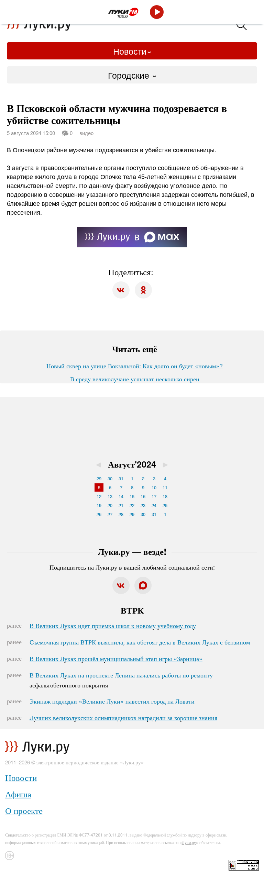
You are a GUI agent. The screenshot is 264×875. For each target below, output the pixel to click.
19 (99, 505)
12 (99, 496)
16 (143, 496)
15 (132, 496)
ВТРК (132, 610)
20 (110, 505)
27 (110, 514)
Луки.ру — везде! (132, 551)
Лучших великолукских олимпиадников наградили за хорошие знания (123, 717)
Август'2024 (132, 464)
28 (121, 514)
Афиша (18, 793)
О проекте (24, 810)
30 (110, 478)
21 (121, 505)
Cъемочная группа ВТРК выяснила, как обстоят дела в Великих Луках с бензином (140, 641)
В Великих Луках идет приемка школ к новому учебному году (113, 625)
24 (154, 505)
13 (110, 496)
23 (143, 505)
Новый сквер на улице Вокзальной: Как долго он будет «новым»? (134, 365)
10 (154, 487)
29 (99, 478)
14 (121, 496)
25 (165, 505)
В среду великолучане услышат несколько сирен (134, 378)
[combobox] (132, 74)
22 (132, 505)
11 (165, 487)
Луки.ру (189, 842)
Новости (129, 51)
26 (99, 514)
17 (154, 496)
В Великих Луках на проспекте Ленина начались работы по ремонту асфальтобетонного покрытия (121, 680)
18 (165, 496)
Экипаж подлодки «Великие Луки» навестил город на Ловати (112, 700)
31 (121, 478)
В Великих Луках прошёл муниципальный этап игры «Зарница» (116, 658)
